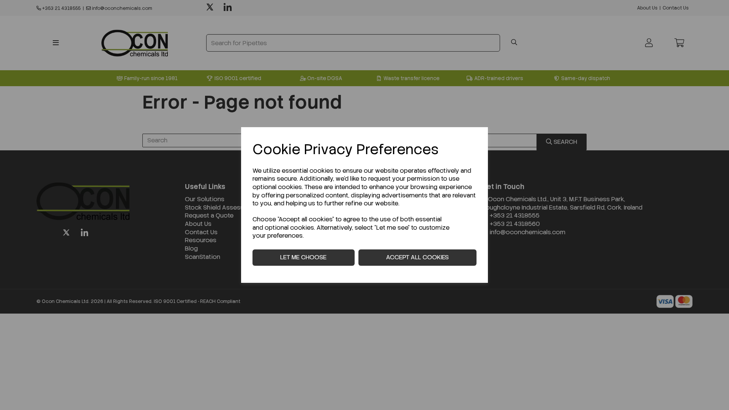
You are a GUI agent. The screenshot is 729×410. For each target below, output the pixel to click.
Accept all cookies (417, 257)
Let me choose (303, 257)
